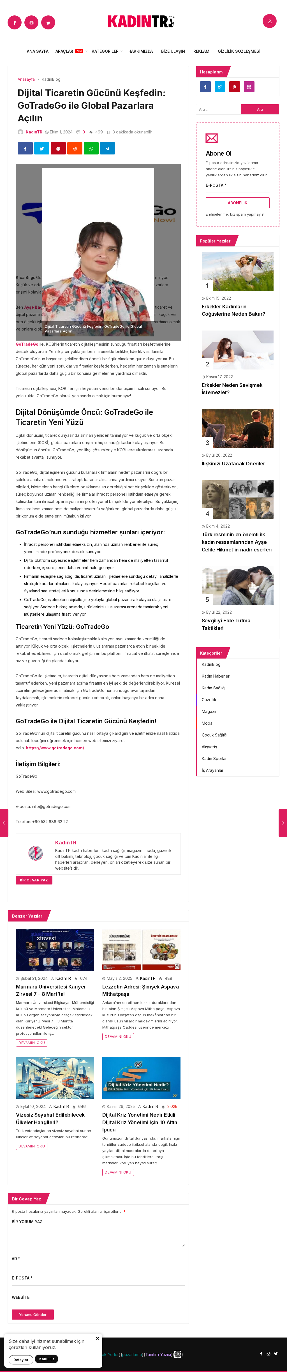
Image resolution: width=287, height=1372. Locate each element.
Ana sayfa (37, 51)
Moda (207, 723)
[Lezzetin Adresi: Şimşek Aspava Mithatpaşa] (141, 949)
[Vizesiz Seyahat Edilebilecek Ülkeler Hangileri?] (55, 1077)
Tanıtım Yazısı (158, 1354)
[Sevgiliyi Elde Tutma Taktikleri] (238, 585)
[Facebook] (15, 22)
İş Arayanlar (212, 770)
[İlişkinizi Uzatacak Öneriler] (238, 428)
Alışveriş (209, 746)
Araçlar (64, 51)
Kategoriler (105, 51)
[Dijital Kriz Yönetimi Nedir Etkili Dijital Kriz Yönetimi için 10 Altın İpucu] (141, 1077)
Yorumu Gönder (33, 1314)
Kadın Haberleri (216, 676)
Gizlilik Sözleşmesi (239, 51)
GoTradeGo (27, 344)
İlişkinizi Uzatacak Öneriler (233, 463)
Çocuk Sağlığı (214, 735)
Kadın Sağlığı (214, 687)
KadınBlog (211, 664)
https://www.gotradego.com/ (55, 747)
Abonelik (237, 202)
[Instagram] (31, 22)
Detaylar (21, 1360)
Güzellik (209, 699)
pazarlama (132, 1354)
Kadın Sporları (215, 758)
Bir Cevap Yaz (34, 880)
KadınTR (34, 132)
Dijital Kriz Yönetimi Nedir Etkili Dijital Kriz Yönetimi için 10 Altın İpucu (139, 1122)
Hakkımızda (140, 51)
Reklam (201, 51)
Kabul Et (46, 1359)
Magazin (209, 711)
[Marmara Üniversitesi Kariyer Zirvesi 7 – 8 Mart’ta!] (55, 949)
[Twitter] (48, 22)
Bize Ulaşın (173, 51)
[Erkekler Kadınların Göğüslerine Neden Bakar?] (238, 271)
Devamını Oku (31, 1043)
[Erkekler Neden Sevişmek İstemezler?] (238, 349)
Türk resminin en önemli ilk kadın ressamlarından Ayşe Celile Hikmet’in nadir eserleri (237, 542)
